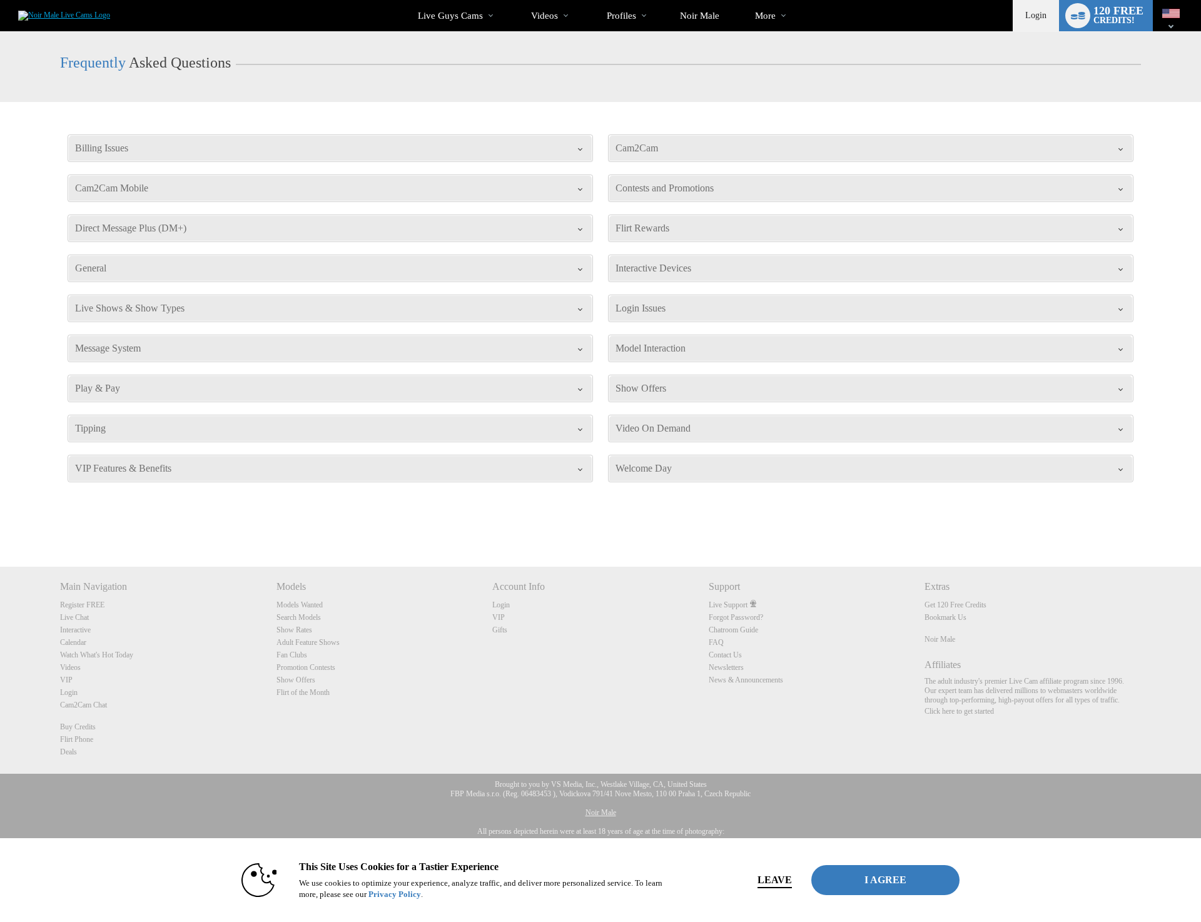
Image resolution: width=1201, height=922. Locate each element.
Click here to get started (959, 711)
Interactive (75, 630)
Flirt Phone (76, 739)
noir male (699, 16)
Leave (775, 879)
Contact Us (725, 655)
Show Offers (295, 680)
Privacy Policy (394, 894)
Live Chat (74, 617)
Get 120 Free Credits (955, 604)
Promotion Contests (305, 667)
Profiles (621, 16)
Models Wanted (299, 604)
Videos (544, 16)
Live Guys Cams (450, 16)
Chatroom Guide (733, 630)
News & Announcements (746, 680)
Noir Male (940, 639)
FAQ (716, 642)
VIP (66, 680)
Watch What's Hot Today (96, 655)
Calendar (73, 642)
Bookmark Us (945, 617)
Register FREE (82, 604)
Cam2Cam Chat (83, 705)
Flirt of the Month (303, 692)
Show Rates (294, 630)
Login (1035, 15)
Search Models (298, 617)
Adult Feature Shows (308, 642)
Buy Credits (78, 726)
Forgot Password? (736, 617)
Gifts (499, 630)
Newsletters (726, 667)
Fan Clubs (291, 655)
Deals (68, 751)
